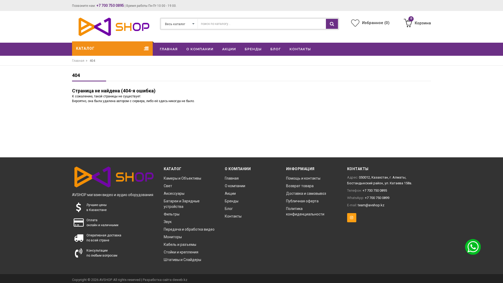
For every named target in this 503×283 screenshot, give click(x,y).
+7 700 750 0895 (110, 5)
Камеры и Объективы (182, 178)
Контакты (233, 216)
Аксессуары (174, 193)
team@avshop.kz (371, 205)
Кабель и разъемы (180, 244)
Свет (168, 186)
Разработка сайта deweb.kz (165, 280)
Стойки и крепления (181, 252)
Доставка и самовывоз (306, 193)
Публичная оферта (302, 201)
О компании (235, 186)
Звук (168, 222)
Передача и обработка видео (189, 229)
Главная (78, 61)
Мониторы (173, 237)
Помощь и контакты (303, 178)
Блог (229, 209)
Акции (230, 193)
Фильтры (171, 214)
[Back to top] (497, 273)
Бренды (231, 201)
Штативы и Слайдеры (182, 260)
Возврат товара (300, 186)
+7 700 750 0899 (377, 198)
